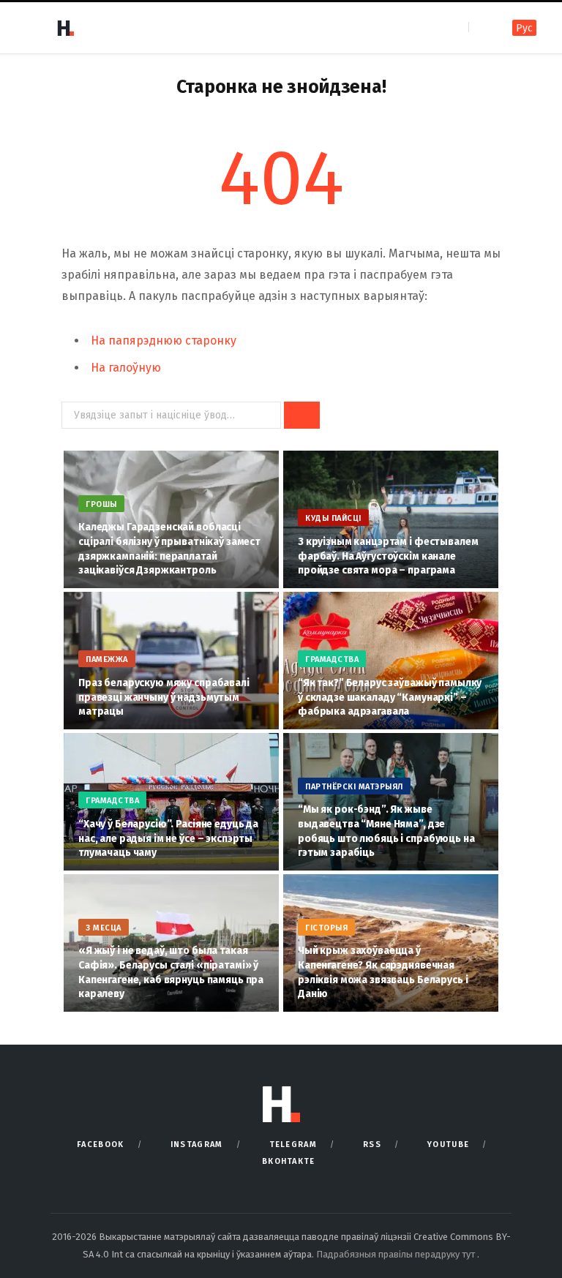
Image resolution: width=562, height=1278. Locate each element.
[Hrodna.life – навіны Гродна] (65, 27)
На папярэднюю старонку (163, 340)
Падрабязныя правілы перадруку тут (396, 1254)
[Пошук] (481, 27)
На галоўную (126, 368)
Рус (524, 28)
